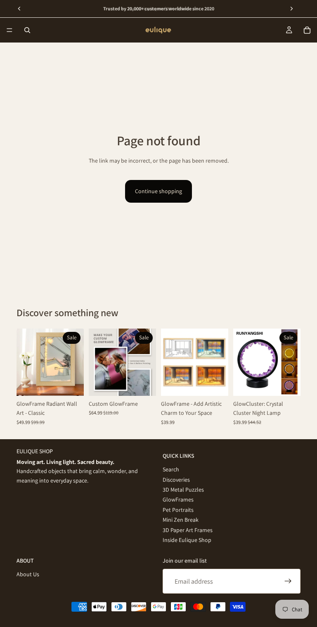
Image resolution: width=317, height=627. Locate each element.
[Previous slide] (26, 362)
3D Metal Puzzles (183, 489)
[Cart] (307, 30)
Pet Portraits (178, 509)
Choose (150, 383)
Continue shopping (158, 191)
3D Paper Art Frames (188, 529)
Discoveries (176, 479)
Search (171, 469)
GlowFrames (178, 499)
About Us (28, 574)
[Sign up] (288, 581)
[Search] (27, 30)
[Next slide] (75, 362)
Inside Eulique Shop (187, 539)
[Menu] (9, 30)
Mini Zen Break (181, 519)
